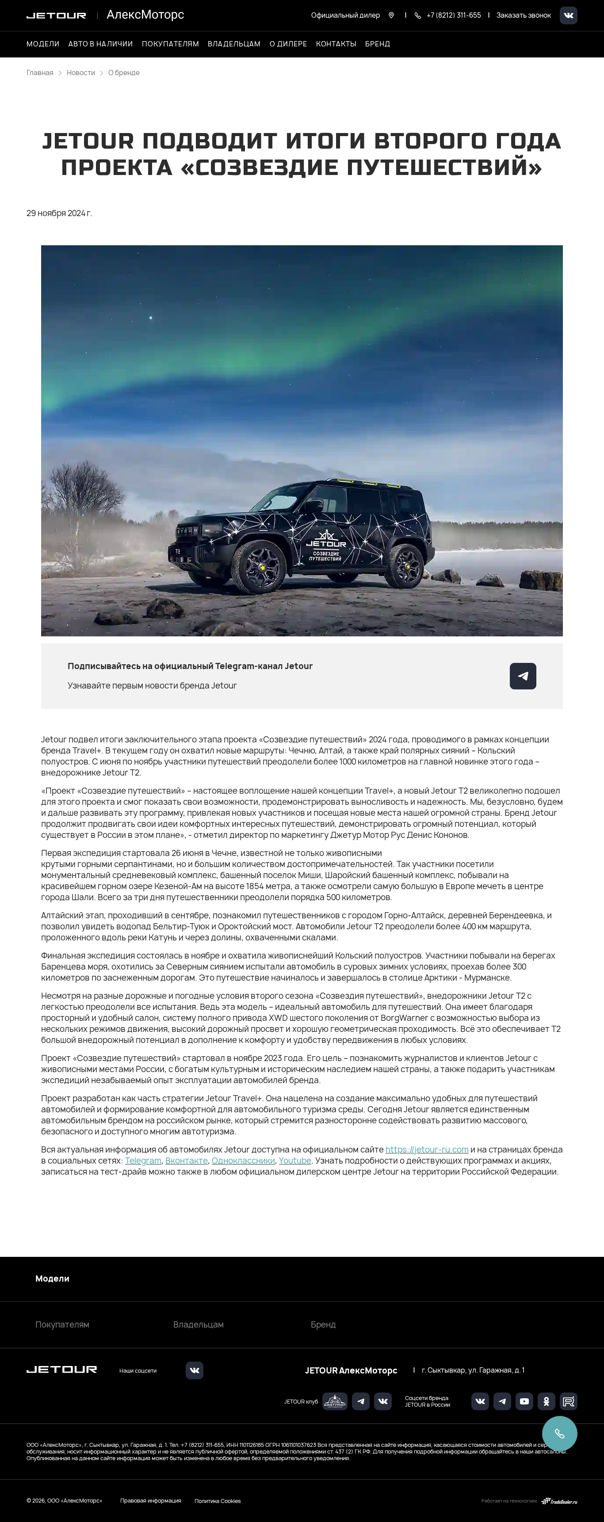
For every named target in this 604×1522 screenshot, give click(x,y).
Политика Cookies (218, 1500)
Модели (52, 1279)
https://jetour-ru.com (427, 1149)
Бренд (323, 1324)
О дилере (288, 44)
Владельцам (198, 1324)
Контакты (336, 44)
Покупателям (62, 1324)
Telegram (143, 1160)
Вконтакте (186, 1160)
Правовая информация (150, 1500)
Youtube (295, 1160)
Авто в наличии (101, 44)
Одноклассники (243, 1160)
